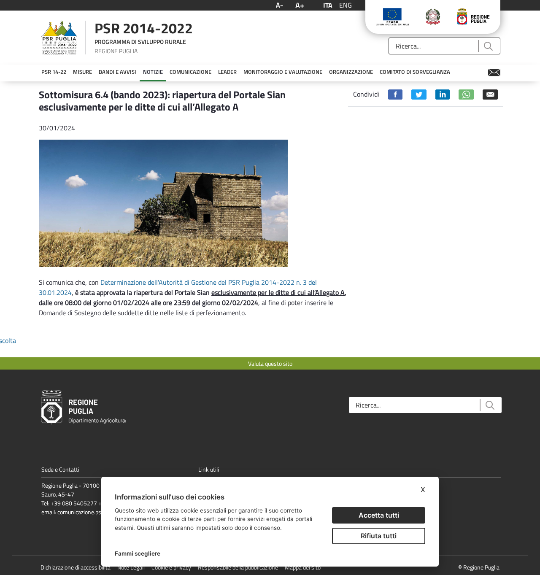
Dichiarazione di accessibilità (75, 567)
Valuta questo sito (270, 363)
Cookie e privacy (171, 567)
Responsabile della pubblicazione (238, 567)
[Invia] (488, 46)
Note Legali (131, 567)
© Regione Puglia (479, 567)
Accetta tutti (379, 515)
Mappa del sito (303, 567)
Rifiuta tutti (379, 536)
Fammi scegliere (137, 553)
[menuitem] (54, 72)
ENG (345, 5)
